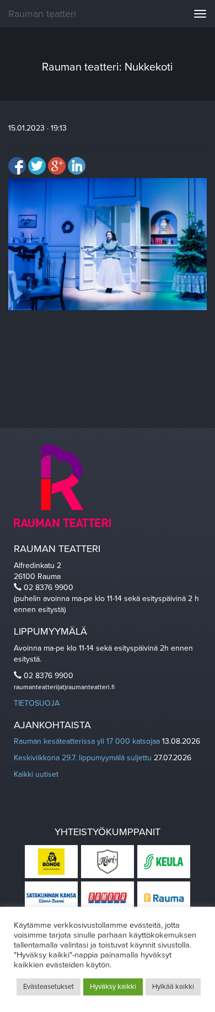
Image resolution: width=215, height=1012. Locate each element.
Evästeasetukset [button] (48, 986)
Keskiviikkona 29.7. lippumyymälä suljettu (83, 757)
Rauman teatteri (42, 14)
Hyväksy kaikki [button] (113, 986)
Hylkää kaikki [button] (173, 986)
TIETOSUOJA (37, 703)
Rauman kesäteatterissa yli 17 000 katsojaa (87, 741)
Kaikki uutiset (36, 774)
